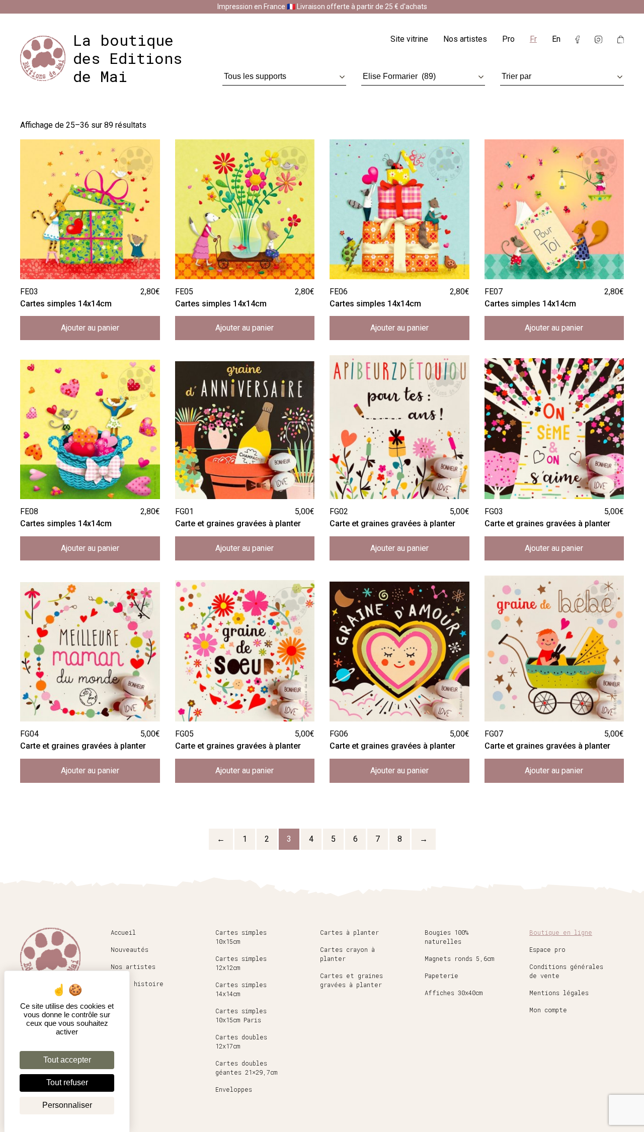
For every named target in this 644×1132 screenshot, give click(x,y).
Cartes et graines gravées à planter (351, 980)
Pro (508, 39)
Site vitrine (409, 39)
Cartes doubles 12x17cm (241, 1041)
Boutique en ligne (560, 932)
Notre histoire (137, 984)
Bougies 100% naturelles (446, 936)
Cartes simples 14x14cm (241, 989)
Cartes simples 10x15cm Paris (241, 1015)
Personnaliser (67, 1105)
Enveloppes (233, 1089)
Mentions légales (559, 993)
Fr (533, 39)
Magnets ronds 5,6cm (459, 958)
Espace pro (547, 949)
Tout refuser (67, 1082)
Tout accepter (67, 1060)
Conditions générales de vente (566, 971)
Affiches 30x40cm (453, 993)
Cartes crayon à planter (347, 953)
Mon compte (548, 1010)
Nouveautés (129, 949)
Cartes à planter (349, 932)
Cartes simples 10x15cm (241, 936)
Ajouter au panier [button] (90, 328)
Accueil (123, 932)
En (556, 39)
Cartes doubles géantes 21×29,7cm (246, 1067)
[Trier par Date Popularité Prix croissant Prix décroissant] (562, 76)
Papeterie (441, 976)
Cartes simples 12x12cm (241, 963)
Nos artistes (465, 39)
